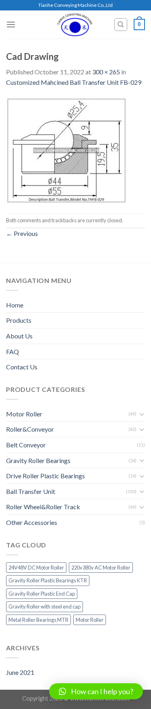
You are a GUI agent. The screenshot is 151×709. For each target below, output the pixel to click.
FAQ (12, 351)
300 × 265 (106, 72)
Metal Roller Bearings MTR (38, 620)
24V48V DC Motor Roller (36, 567)
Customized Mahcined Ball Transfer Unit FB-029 (73, 82)
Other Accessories (31, 522)
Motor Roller (24, 414)
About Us (19, 336)
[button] (96, 691)
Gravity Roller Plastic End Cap (41, 593)
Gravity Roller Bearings (38, 460)
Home (14, 305)
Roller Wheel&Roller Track (43, 506)
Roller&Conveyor (30, 429)
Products (18, 320)
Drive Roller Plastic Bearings (45, 475)
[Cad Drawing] (66, 149)
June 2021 (20, 672)
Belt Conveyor (26, 445)
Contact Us (21, 367)
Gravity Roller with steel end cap (44, 606)
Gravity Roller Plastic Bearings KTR (47, 580)
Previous (22, 233)
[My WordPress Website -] (75, 24)
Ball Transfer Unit (30, 491)
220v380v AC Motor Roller (100, 567)
